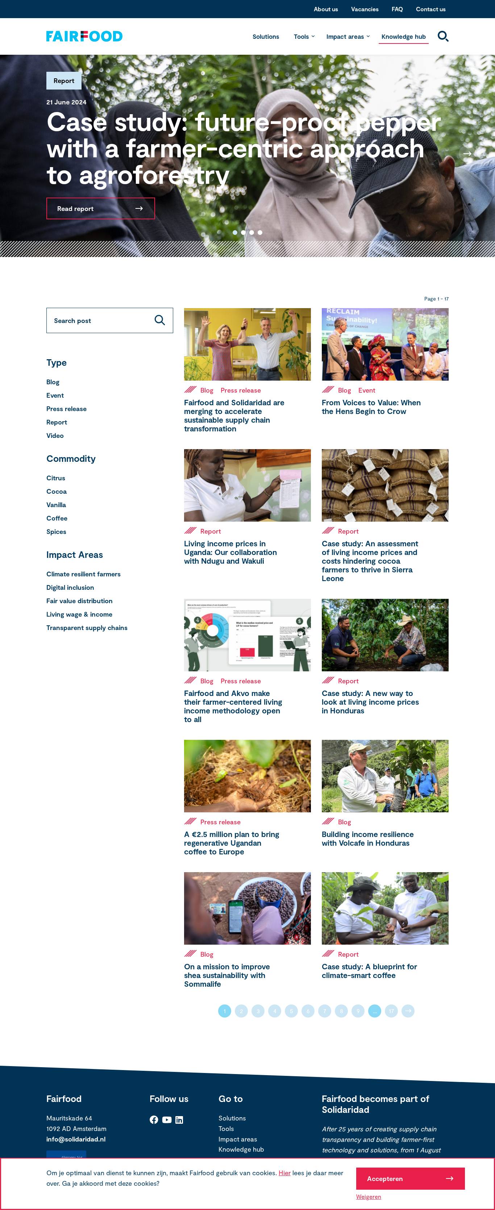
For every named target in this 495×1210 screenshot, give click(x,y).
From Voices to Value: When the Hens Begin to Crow (371, 406)
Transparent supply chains (87, 627)
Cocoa (56, 491)
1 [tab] (235, 232)
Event (55, 395)
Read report (75, 208)
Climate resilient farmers (83, 574)
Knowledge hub (404, 36)
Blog (52, 382)
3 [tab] (251, 232)
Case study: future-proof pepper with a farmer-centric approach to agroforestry (243, 146)
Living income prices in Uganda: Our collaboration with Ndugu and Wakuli (230, 552)
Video (55, 435)
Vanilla (56, 505)
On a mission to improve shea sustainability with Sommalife (227, 975)
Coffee (56, 518)
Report (56, 422)
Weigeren (368, 1196)
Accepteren (385, 1178)
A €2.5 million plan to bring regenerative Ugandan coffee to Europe (231, 842)
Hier (285, 1173)
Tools (301, 36)
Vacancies (365, 8)
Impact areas (345, 36)
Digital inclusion (70, 587)
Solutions (266, 36)
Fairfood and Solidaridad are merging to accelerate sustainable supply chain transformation (234, 415)
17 (391, 1010)
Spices (56, 531)
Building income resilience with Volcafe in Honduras (368, 838)
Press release (66, 409)
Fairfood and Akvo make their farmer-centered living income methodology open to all (233, 706)
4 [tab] (260, 232)
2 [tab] (243, 232)
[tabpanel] (247, 153)
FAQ (397, 8)
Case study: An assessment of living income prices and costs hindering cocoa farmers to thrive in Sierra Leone (370, 561)
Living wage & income (79, 614)
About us (326, 8)
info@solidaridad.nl (75, 1139)
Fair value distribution (79, 601)
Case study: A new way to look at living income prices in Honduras (370, 701)
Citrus (55, 478)
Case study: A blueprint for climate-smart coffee (369, 970)
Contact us (431, 8)
